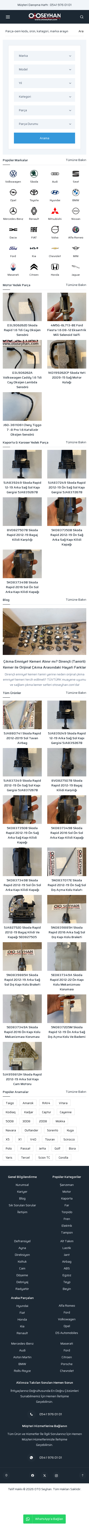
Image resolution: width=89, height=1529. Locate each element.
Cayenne (66, 1112)
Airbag (66, 1261)
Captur (46, 1112)
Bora (72, 1148)
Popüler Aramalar (16, 1092)
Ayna (22, 1248)
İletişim (22, 1212)
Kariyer (22, 1191)
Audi (22, 1350)
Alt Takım (66, 1241)
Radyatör (22, 1288)
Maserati (66, 1343)
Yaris (9, 1157)
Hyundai (22, 1305)
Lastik (67, 1248)
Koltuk (22, 1261)
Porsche (67, 1364)
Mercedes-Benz (22, 1343)
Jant (67, 1254)
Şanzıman (67, 1184)
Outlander (31, 1130)
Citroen (67, 1357)
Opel (67, 1326)
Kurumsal (22, 1184)
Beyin (67, 1288)
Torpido (66, 1212)
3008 (26, 1121)
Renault (22, 1333)
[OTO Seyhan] (6, 1475)
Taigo (10, 1103)
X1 (19, 1139)
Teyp (67, 1282)
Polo (9, 1148)
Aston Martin (22, 1357)
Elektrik (67, 1225)
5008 (10, 1121)
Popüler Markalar (15, 160)
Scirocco (69, 1139)
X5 (8, 1139)
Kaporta (67, 1198)
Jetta (42, 1148)
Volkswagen (67, 1319)
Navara (11, 1130)
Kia (22, 1326)
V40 (33, 1139)
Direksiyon (22, 1254)
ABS (67, 1268)
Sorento (52, 1130)
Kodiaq (11, 1112)
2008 (43, 1121)
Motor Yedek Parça (16, 285)
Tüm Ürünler (12, 693)
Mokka (60, 1121)
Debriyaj (22, 1282)
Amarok (28, 1103)
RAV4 (46, 1103)
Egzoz (67, 1275)
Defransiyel (22, 1241)
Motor (67, 1191)
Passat (25, 1148)
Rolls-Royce (22, 1370)
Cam (22, 1268)
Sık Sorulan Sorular (22, 1205)
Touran (50, 1139)
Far (67, 1205)
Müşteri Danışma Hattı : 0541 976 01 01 (44, 4)
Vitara (63, 1103)
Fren (67, 1219)
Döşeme (22, 1275)
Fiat (22, 1312)
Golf (57, 1148)
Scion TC (44, 1157)
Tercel (25, 1157)
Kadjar (28, 1112)
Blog (6, 600)
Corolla (63, 1157)
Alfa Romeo (67, 1305)
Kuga (70, 1130)
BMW (22, 1364)
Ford (67, 1312)
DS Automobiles (66, 1333)
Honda (22, 1319)
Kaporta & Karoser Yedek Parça (25, 442)
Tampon (67, 1232)
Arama (44, 138)
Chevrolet (67, 1370)
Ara (81, 31)
